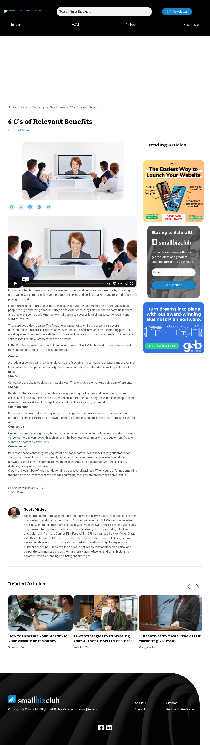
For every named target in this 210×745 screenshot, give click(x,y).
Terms (81, 709)
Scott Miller (21, 130)
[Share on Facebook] (12, 209)
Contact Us (142, 709)
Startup (24, 107)
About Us (141, 703)
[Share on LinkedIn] (40, 209)
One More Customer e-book (34, 345)
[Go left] (189, 587)
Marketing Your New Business (49, 107)
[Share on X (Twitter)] (22, 209)
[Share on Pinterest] (31, 209)
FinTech (131, 25)
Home (12, 107)
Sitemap (171, 703)
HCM (75, 25)
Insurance (18, 25)
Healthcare (191, 25)
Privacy (92, 709)
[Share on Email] (49, 209)
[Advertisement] (105, 72)
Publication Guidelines (180, 709)
